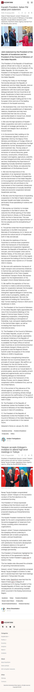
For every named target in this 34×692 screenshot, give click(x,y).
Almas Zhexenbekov (13, 608)
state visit (25, 558)
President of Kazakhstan (20, 430)
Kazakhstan (5, 598)
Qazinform (19, 462)
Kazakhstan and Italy (7, 430)
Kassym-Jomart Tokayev (8, 600)
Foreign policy (5, 433)
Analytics (3, 646)
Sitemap (3, 678)
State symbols (5, 665)
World (3, 650)
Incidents (3, 653)
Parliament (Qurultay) (24, 603)
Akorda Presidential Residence (9, 603)
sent (12, 582)
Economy (3, 643)
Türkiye (11, 598)
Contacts (3, 681)
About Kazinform (5, 662)
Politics (12, 433)
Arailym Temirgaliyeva (14, 438)
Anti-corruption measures (8, 669)
